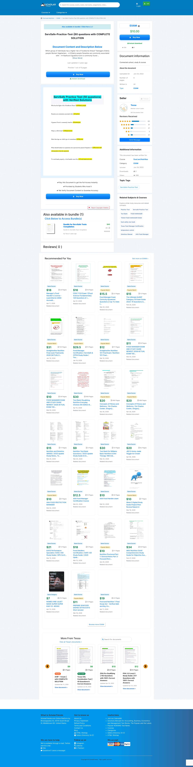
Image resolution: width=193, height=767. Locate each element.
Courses (45, 12)
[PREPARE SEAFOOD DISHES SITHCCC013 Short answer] (83, 581)
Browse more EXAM (96, 624)
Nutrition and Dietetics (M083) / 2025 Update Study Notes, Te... (55, 453)
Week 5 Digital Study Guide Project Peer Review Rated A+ (134, 504)
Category (123, 163)
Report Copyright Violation (100, 207)
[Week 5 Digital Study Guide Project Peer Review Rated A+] (136, 478)
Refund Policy (79, 723)
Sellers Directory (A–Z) (85, 735)
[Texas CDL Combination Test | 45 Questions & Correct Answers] (85, 654)
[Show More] (77, 58)
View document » (61, 687)
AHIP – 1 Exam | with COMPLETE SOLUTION (61, 679)
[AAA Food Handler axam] (109, 478)
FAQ (44, 748)
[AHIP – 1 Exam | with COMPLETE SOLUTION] (62, 654)
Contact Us (78, 728)
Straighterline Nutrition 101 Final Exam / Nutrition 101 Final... (109, 353)
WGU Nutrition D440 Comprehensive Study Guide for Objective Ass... (136, 553)
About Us (77, 718)
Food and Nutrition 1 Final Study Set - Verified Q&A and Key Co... (110, 604)
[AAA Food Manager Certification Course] (83, 478)
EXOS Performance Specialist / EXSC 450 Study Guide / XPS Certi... (56, 553)
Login (138, 6)
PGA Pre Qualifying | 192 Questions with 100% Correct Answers (107, 676)
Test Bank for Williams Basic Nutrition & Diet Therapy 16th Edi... (108, 453)
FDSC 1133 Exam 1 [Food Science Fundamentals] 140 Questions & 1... (83, 295)
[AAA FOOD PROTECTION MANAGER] (56, 478)
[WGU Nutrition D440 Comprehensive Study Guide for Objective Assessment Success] (136, 530)
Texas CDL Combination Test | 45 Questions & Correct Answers (84, 680)
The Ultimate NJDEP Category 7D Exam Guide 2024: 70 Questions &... (136, 299)
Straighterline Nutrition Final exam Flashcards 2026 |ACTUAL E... (55, 353)
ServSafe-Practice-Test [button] (129, 187)
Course (122, 159)
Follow (145, 99)
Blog (76, 730)
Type (121, 88)
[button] (47, 666)
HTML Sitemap (82, 733)
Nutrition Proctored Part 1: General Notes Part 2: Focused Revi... (109, 556)
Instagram (80, 743)
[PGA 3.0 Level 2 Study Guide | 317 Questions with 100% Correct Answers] (130, 654)
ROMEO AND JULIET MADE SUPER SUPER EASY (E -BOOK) (54, 604)
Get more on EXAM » (140, 259)
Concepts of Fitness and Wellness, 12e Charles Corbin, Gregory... (109, 406)
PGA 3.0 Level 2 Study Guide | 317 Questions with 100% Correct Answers (130, 678)
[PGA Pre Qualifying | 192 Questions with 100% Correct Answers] (108, 654)
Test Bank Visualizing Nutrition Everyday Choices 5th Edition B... (82, 402)
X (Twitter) (80, 748)
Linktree (79, 746)
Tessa (133, 105)
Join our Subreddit (115, 718)
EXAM (58, 18)
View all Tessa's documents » (71, 642)
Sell (147, 3)
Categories (60, 12)
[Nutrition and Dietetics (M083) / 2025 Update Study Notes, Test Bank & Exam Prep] (56, 431)
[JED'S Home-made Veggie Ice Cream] (136, 431)
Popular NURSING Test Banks (119, 726)
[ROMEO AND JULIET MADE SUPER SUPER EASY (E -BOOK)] (56, 581)
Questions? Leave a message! (53, 750)
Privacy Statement (81, 721)
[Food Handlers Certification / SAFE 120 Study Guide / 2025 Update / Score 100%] (83, 530)
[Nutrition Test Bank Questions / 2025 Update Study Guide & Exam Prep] (83, 431)
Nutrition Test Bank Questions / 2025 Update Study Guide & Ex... (83, 453)
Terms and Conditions (82, 726)
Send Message (134, 140)
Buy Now (79, 74)
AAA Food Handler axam (109, 499)
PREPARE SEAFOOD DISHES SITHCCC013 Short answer (81, 607)
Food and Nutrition (48, 18)
